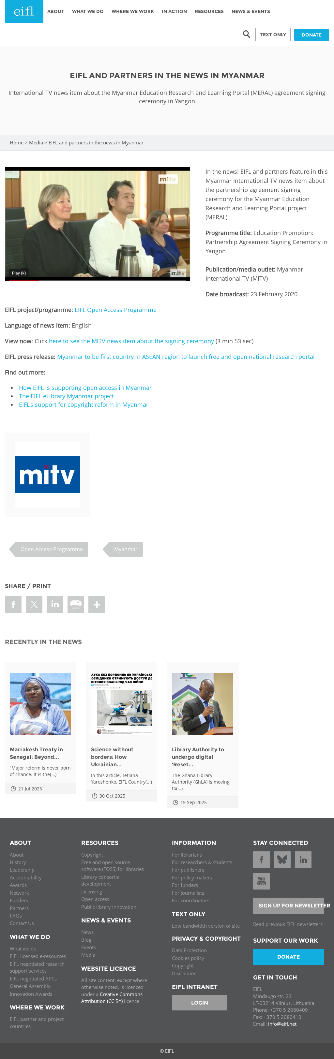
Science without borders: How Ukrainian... (112, 757)
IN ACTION (174, 11)
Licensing (91, 891)
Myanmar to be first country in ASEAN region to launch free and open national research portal (186, 356)
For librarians (187, 854)
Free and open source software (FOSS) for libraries (112, 865)
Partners (19, 908)
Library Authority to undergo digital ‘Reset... (198, 757)
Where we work (133, 11)
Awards (18, 885)
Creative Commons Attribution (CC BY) (112, 997)
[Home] (24, 11)
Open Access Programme (52, 549)
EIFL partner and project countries (37, 1022)
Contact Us (22, 923)
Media (36, 142)
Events (88, 947)
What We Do (88, 11)
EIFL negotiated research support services (37, 967)
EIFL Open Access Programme (116, 310)
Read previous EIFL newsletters (288, 924)
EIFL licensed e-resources (38, 956)
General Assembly (30, 986)
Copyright (92, 854)
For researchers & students (202, 862)
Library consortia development (100, 880)
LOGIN (199, 1003)
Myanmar (126, 549)
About (55, 11)
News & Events (251, 11)
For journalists (188, 893)
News (87, 932)
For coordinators (190, 900)
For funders (185, 885)
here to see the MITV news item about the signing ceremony (131, 341)
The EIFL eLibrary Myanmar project (66, 396)
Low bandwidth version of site (206, 925)
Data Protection (189, 950)
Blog (86, 939)
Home (16, 142)
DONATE (312, 35)
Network (19, 893)
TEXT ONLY (273, 34)
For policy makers (192, 877)
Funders (19, 900)
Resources (209, 11)
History (18, 862)
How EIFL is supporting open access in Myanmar (85, 387)
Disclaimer (184, 973)
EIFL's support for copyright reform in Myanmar (83, 404)
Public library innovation (108, 907)
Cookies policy (188, 958)
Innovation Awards (31, 994)
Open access (95, 899)
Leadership (22, 869)
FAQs (16, 915)
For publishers (188, 869)
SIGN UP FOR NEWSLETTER (292, 906)
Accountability (26, 877)
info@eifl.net (282, 1024)
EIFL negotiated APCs (33, 978)
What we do (23, 948)
